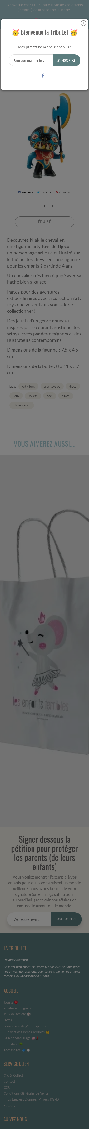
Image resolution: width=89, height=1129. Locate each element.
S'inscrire (66, 60)
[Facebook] (43, 75)
